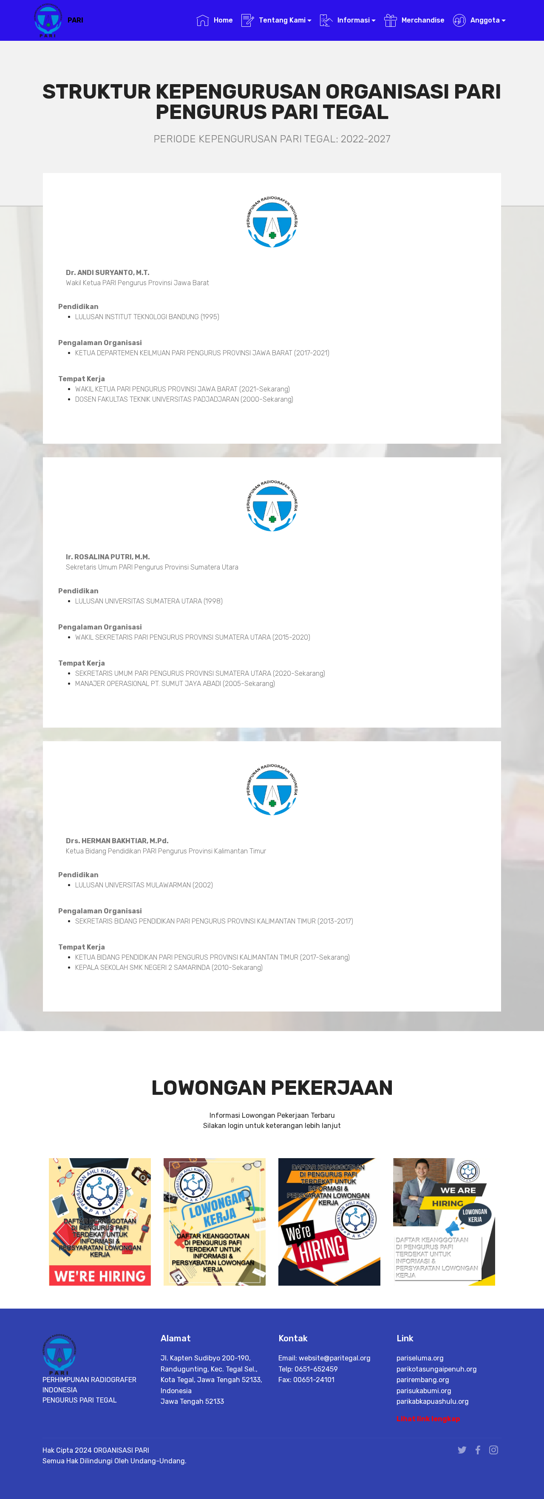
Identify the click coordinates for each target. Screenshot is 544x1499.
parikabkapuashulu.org (433, 1401)
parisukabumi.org (424, 1391)
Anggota (485, 20)
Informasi (353, 20)
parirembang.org (423, 1380)
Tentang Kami (282, 20)
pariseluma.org (420, 1358)
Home (223, 20)
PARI (75, 20)
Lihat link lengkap (428, 1419)
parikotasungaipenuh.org (437, 1369)
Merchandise (423, 20)
